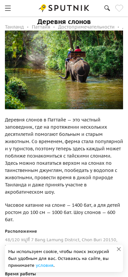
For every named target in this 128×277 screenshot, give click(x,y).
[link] (8, 8)
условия (44, 265)
